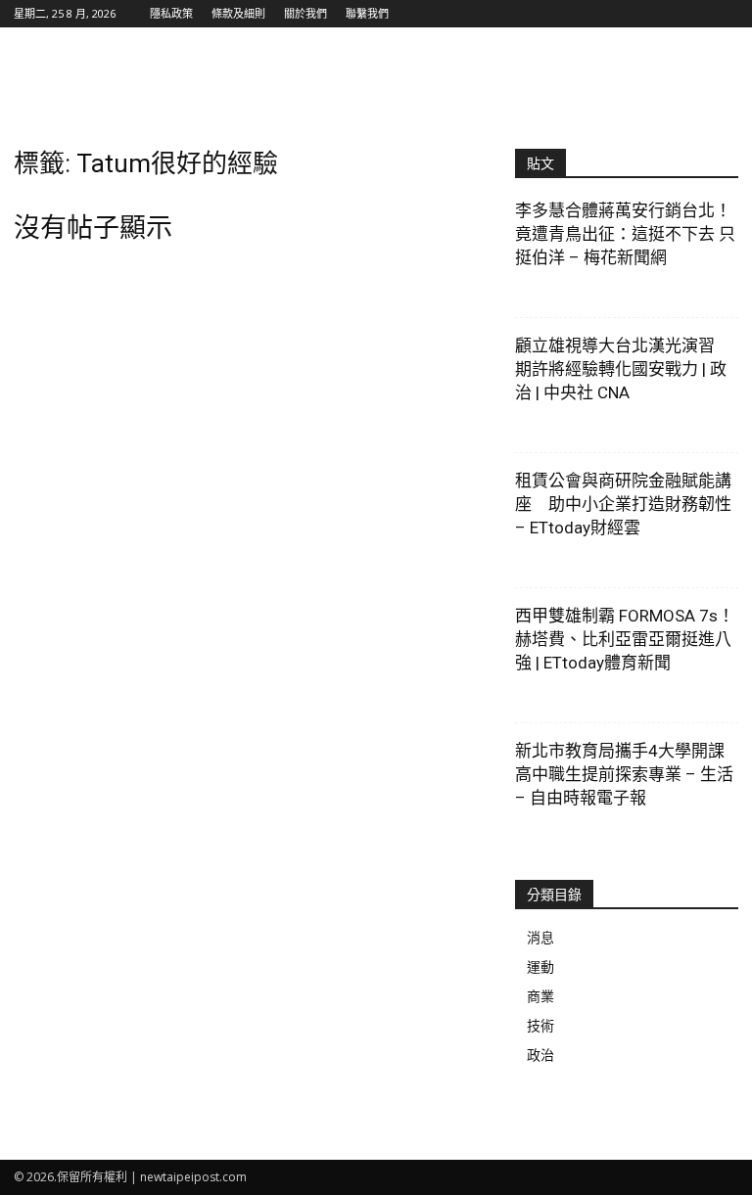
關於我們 (305, 13)
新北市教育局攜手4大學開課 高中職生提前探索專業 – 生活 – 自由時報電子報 (624, 774)
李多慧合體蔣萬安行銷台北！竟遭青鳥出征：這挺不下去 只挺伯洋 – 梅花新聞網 (625, 234)
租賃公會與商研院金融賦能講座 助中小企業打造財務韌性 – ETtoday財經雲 (623, 504)
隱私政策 (171, 13)
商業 (540, 996)
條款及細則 (238, 13)
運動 (540, 966)
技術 (540, 1025)
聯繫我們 (367, 13)
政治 (540, 1054)
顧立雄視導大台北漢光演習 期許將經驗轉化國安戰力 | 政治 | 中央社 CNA (623, 369)
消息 (540, 937)
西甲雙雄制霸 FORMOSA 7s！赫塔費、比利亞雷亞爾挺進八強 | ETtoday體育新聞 (624, 639)
